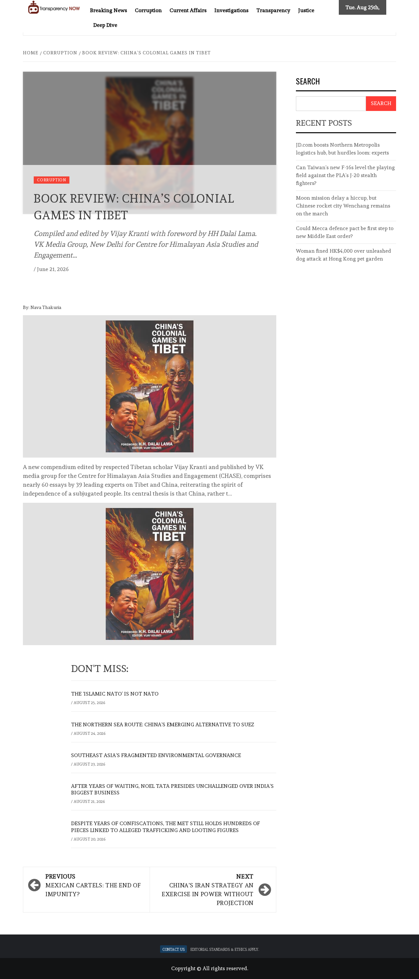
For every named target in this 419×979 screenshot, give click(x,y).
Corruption (148, 10)
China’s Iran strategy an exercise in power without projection (208, 889)
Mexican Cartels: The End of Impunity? (93, 885)
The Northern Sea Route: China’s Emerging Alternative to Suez (162, 724)
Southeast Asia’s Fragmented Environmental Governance (156, 755)
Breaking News (108, 10)
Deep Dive (105, 25)
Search (308, 82)
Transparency (273, 10)
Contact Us (173, 949)
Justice (306, 10)
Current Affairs (188, 10)
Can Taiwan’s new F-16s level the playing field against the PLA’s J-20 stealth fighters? (345, 175)
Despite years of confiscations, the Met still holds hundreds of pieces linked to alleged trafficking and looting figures (165, 826)
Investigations (231, 10)
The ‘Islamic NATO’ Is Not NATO (114, 694)
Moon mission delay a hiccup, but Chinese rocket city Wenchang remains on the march (343, 206)
